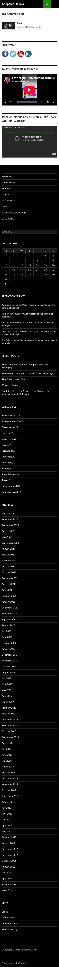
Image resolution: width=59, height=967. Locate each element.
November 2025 (10, 519)
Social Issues (8, 182)
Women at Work (10, 492)
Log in (5, 911)
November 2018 (10, 725)
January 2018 (8, 772)
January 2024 (8, 554)
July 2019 (6, 678)
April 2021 (7, 590)
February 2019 (9, 707)
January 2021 (8, 601)
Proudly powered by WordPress (16, 963)
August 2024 (8, 548)
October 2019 (9, 666)
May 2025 (7, 537)
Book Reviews (9, 415)
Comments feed (10, 923)
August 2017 (8, 801)
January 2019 (8, 713)
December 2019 (10, 654)
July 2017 (6, 807)
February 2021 (9, 595)
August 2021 (8, 584)
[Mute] (47, 102)
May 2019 (7, 690)
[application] (29, 89)
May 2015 (7, 890)
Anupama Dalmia (13, 4)
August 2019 (8, 672)
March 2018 (8, 766)
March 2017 (8, 831)
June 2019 (7, 684)
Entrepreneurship (11, 421)
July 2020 (6, 631)
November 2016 (10, 854)
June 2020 (7, 637)
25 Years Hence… (10, 385)
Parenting (7, 176)
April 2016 (7, 878)
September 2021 (10, 578)
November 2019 (10, 660)
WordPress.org (9, 929)
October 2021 (9, 572)
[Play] (6, 102)
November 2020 (10, 613)
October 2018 (9, 731)
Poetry (5, 462)
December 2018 (10, 719)
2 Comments (35, 27)
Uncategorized (9, 486)
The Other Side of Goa (13, 379)
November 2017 (10, 784)
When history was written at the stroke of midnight (28, 373)
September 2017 (10, 796)
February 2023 (9, 560)
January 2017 (8, 843)
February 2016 (9, 884)
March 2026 (8, 513)
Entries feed (8, 917)
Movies (5, 444)
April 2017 (7, 825)
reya (4, 313)
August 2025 (8, 531)
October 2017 (9, 790)
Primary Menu (55, 4)
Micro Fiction (9, 194)
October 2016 (9, 860)
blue (19, 23)
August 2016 (8, 866)
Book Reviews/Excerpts (14, 212)
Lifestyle (6, 433)
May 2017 (7, 819)
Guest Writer (8, 219)
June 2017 (7, 813)
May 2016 (7, 872)
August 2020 (8, 625)
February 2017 (9, 837)
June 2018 (7, 754)
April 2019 (7, 695)
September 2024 (10, 542)
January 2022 (8, 566)
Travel (5, 206)
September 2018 (10, 737)
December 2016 (10, 849)
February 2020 (9, 643)
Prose (5, 468)
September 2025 (10, 525)
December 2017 (10, 778)
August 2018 (8, 743)
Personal (6, 188)
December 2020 (10, 607)
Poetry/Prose (9, 200)
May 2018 (7, 760)
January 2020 (8, 648)
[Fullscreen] (53, 102)
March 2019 (8, 701)
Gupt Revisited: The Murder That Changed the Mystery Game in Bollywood (26, 392)
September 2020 (10, 619)
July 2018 (6, 748)
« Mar (5, 284)
